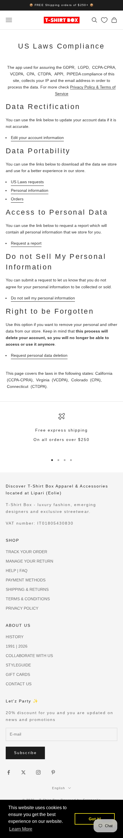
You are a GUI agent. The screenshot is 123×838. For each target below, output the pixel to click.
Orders (17, 199)
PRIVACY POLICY (22, 608)
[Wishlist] (104, 20)
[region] (61, 431)
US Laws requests (27, 182)
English (58, 788)
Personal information (29, 190)
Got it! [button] (95, 819)
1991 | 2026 (16, 646)
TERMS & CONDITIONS (28, 599)
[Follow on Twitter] (23, 772)
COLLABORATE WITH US (29, 655)
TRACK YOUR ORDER (26, 551)
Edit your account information (37, 137)
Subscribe (25, 753)
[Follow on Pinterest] (53, 772)
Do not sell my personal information (43, 298)
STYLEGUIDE (18, 665)
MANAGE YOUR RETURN (29, 561)
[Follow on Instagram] (38, 772)
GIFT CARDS (18, 674)
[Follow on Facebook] (8, 772)
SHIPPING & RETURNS (27, 589)
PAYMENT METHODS (25, 580)
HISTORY (14, 636)
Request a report (26, 243)
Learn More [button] (20, 829)
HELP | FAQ (16, 570)
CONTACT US (18, 684)
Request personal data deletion (39, 355)
